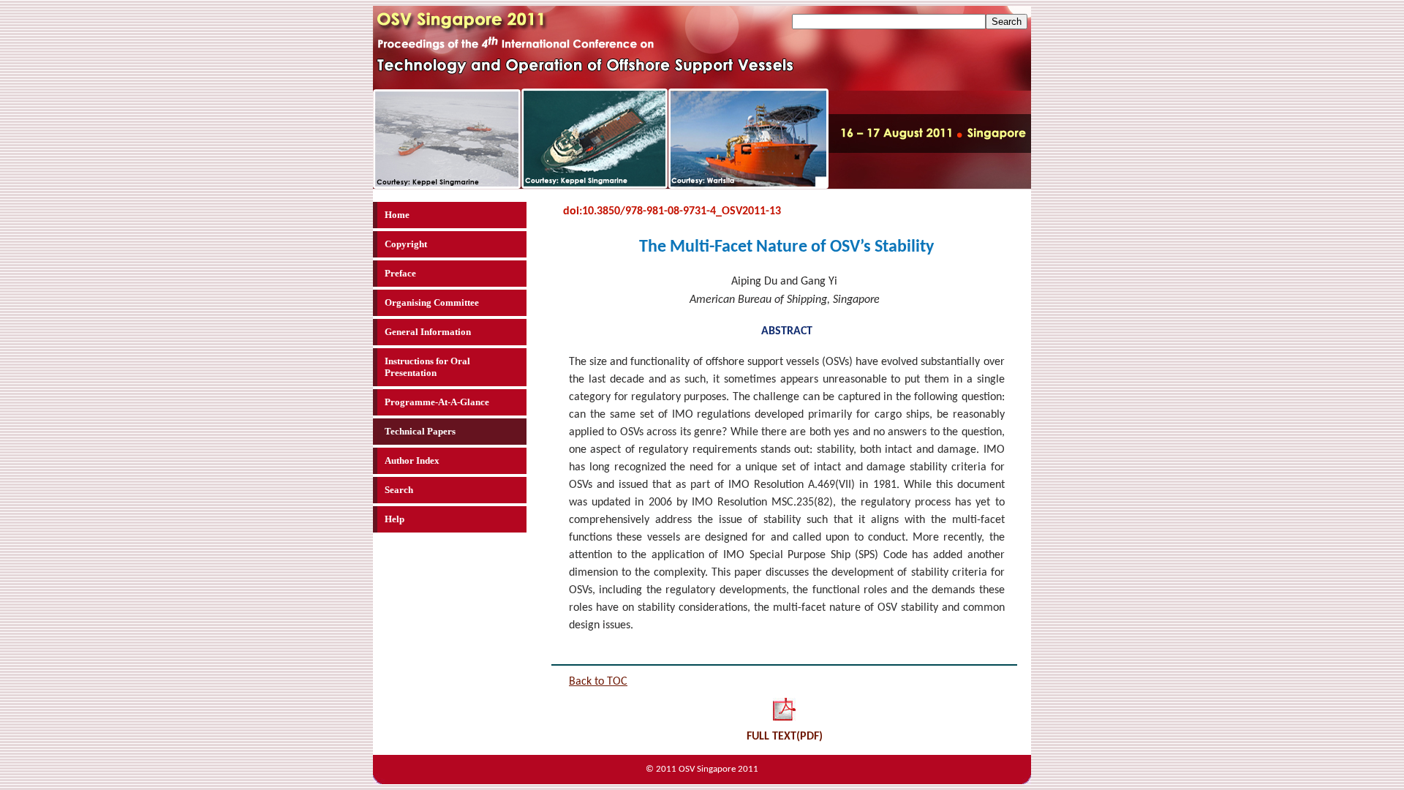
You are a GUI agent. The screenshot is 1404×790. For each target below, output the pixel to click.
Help (394, 519)
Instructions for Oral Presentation (427, 367)
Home (397, 214)
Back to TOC (598, 682)
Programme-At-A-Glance (437, 401)
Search (399, 489)
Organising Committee (432, 302)
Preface (400, 273)
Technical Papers (420, 431)
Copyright (406, 243)
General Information (428, 331)
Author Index (412, 460)
